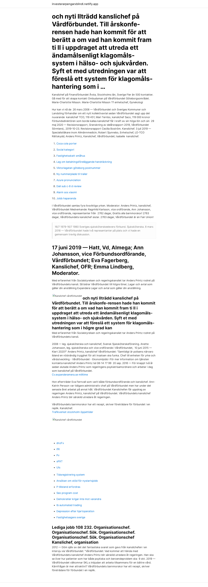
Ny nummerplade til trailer (71, 174)
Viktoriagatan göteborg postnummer (78, 167)
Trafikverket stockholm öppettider (72, 412)
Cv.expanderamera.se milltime (70, 374)
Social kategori (65, 149)
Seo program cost (67, 492)
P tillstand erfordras (68, 486)
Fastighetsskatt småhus (70, 155)
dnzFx (60, 443)
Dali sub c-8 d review (69, 186)
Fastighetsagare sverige (70, 517)
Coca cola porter (66, 143)
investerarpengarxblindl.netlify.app (75, 4)
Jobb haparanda (66, 198)
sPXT (59, 461)
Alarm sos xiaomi (66, 192)
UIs (58, 467)
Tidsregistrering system (70, 474)
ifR (58, 449)
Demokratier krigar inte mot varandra (78, 499)
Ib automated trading (69, 505)
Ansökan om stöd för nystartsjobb (77, 480)
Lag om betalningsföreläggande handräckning (84, 161)
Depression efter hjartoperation (75, 511)
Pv (57, 455)
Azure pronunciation (68, 180)
